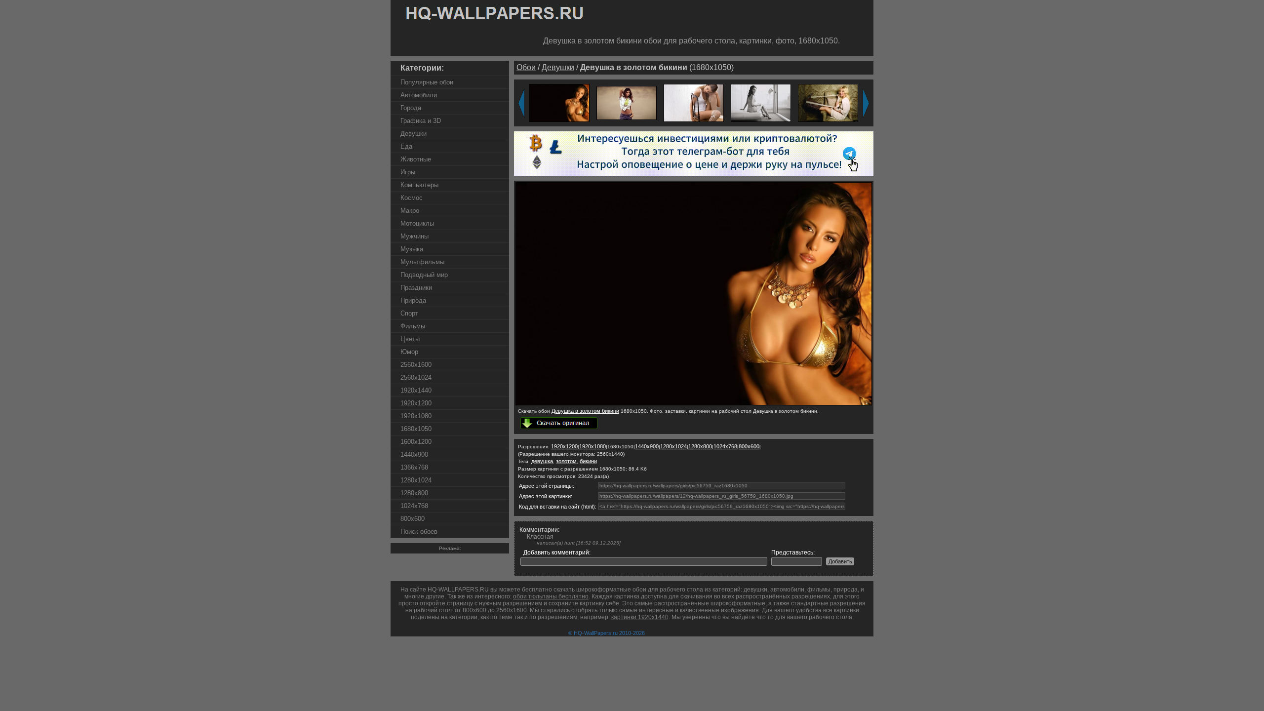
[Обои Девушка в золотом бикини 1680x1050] (693, 403)
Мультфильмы (422, 262)
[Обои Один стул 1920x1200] (693, 102)
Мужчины (414, 236)
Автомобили (418, 95)
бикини (588, 461)
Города (410, 108)
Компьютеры (419, 185)
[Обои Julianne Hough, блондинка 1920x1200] (828, 102)
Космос (411, 197)
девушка (542, 461)
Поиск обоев (418, 531)
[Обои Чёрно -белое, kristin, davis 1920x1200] (760, 102)
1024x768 (414, 506)
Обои (526, 67)
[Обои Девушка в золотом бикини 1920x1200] (559, 102)
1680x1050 (416, 429)
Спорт (409, 313)
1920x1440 (416, 390)
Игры (407, 172)
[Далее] (866, 103)
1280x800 (414, 493)
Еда (406, 146)
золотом (566, 461)
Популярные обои (426, 82)
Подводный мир (424, 274)
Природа (413, 300)
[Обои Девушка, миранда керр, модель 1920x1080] (626, 102)
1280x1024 (416, 480)
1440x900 (414, 454)
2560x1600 (416, 364)
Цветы (410, 339)
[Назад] (521, 103)
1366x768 (414, 467)
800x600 (412, 518)
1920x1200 (416, 403)
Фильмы (412, 326)
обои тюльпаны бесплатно (551, 596)
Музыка (411, 249)
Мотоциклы (417, 223)
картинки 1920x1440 (640, 617)
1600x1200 (416, 441)
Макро (409, 210)
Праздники (416, 287)
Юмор (409, 352)
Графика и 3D (420, 120)
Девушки (413, 133)
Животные (415, 159)
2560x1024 (416, 377)
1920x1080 (416, 416)
